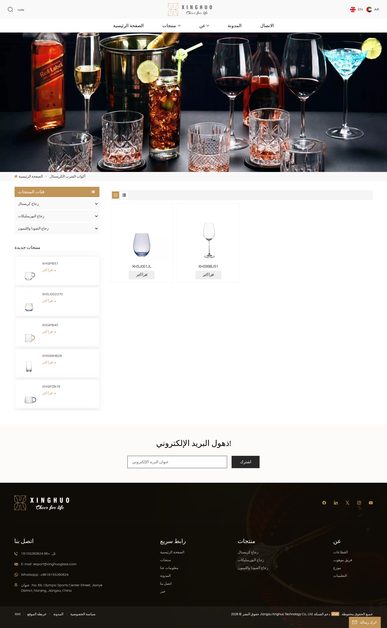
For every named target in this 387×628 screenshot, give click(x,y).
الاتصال (267, 26)
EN (360, 9)
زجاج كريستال (28, 204)
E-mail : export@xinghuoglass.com (48, 564)
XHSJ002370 (52, 294)
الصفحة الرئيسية (128, 26)
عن (202, 26)
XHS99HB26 (52, 356)
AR (376, 9)
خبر (163, 591)
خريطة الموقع (36, 614)
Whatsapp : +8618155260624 (45, 574)
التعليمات (340, 576)
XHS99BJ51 (208, 267)
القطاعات (340, 552)
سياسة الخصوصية (83, 614)
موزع (337, 568)
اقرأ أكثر (48, 270)
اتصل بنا (166, 583)
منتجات (169, 26)
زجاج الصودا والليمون (33, 228)
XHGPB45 (50, 325)
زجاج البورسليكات (31, 216)
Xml (17, 614)
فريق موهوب (342, 560)
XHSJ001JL (141, 267)
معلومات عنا (169, 568)
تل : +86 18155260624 (38, 553)
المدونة (235, 26)
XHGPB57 (50, 263)
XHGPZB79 (51, 386)
